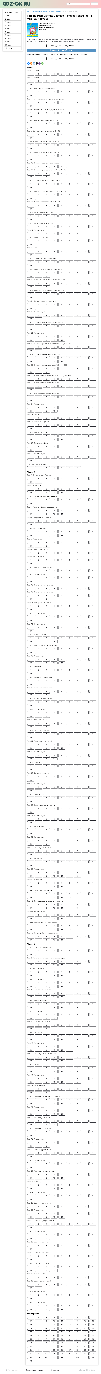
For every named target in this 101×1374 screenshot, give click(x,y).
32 (62, 1328)
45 (93, 1332)
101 (38, 1357)
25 (77, 1325)
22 (54, 1325)
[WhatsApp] (42, 63)
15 (70, 439)
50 (62, 1335)
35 (85, 1328)
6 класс (8, 32)
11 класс (8, 48)
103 (54, 1357)
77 (62, 1346)
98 (85, 1354)
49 (54, 1335)
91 (31, 1354)
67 (54, 1343)
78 (70, 1346)
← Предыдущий (54, 46)
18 (93, 1321)
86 (62, 1350)
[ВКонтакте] (28, 63)
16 (77, 876)
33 (70, 1328)
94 (54, 1354)
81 (93, 1346)
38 (38, 1332)
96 (70, 1354)
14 (62, 340)
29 (38, 1328)
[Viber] (39, 63)
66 (46, 1343)
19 (31, 1325)
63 (93, 1339)
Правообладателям (34, 1370)
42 (70, 1332)
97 (77, 1354)
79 (77, 1346)
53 (85, 1335)
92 (38, 1354)
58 (54, 1339)
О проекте (54, 1370)
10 (31, 85)
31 (54, 1328)
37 (31, 1332)
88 (77, 1350)
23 (62, 1325)
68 (62, 1343)
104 (61, 1357)
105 (69, 1357)
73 (31, 1346)
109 (30, 1361)
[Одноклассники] (31, 63)
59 (62, 1339)
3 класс (8, 22)
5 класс (8, 29)
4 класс (8, 25)
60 (70, 1339)
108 (93, 1357)
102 (46, 1357)
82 (31, 1350)
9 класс (8, 42)
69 (70, 1343)
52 (77, 1335)
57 (46, 1339)
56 (38, 1339)
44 (85, 1332)
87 (70, 1350)
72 (93, 1343)
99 (93, 1354)
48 (46, 1335)
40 (54, 1332)
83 (38, 1350)
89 (85, 1350)
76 (54, 1346)
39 (46, 1332)
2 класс (8, 19)
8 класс (8, 38)
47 (38, 1335)
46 (31, 1335)
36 (93, 1328)
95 (62, 1354)
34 (77, 1328)
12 (46, 85)
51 (70, 1335)
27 (93, 1325)
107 (85, 1357)
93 (46, 1354)
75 (46, 1346)
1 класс (8, 16)
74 (38, 1346)
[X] (37, 63)
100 (30, 1357)
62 (85, 1339)
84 (46, 1350)
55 (31, 1339)
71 (85, 1343)
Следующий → (70, 46)
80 (85, 1346)
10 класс (8, 45)
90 (93, 1350)
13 (54, 340)
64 (31, 1343)
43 (77, 1332)
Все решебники (11, 12)
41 (62, 1332)
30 (46, 1328)
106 (77, 1357)
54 (93, 1335)
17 (85, 1321)
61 (77, 1339)
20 (38, 1325)
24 (70, 1325)
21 (46, 1325)
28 (31, 1328)
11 (38, 85)
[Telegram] (34, 63)
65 (38, 1343)
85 (54, 1350)
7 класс (8, 35)
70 (77, 1343)
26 (85, 1325)
